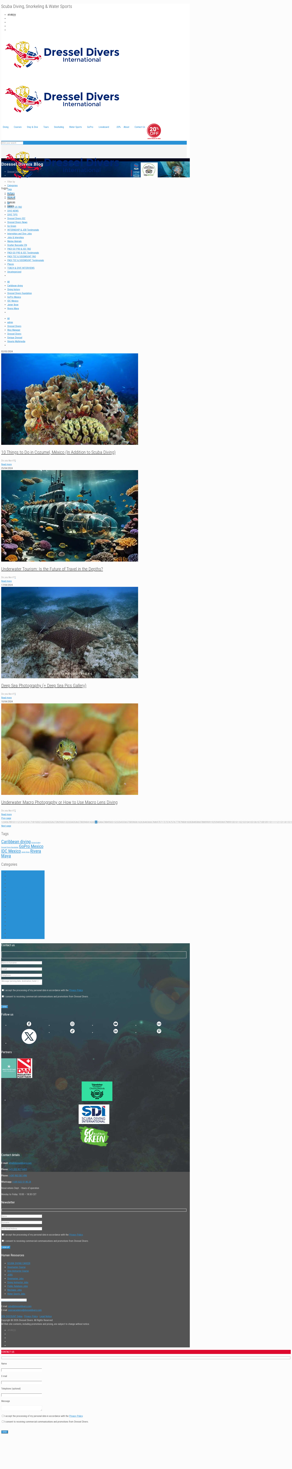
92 (213, 822)
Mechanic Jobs (14, 1290)
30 (62, 822)
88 (203, 822)
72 (164, 822)
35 (74, 822)
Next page (6, 825)
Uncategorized (14, 271)
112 (277, 822)
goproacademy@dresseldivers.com (25, 1310)
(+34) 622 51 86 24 (21, 1181)
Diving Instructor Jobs (17, 1282)
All (8, 203)
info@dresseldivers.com (20, 1163)
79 (181, 822)
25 (50, 822)
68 (154, 822)
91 (210, 822)
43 (93, 822)
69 (157, 822)
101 (236, 822)
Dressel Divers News (17, 222)
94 (218, 822)
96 (222, 822)
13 (20, 822)
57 (128, 822)
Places (10, 264)
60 (135, 822)
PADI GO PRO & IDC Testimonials (23, 252)
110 (269, 822)
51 (113, 822)
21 (40, 822)
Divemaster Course (16, 1267)
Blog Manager (13, 330)
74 (169, 822)
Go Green (11, 226)
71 (162, 822)
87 (201, 822)
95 (220, 822)
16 (28, 822)
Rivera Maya (13, 308)
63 (142, 822)
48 (106, 822)
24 (47, 822)
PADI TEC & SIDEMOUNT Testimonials (25, 260)
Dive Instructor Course (18, 1271)
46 (101, 822)
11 (16, 822)
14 (23, 822)
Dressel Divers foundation (19, 293)
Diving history (13, 289)
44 (96, 822)
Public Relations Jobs (17, 1286)
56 (125, 822)
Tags (9, 189)
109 (266, 822)
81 (186, 822)
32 (67, 822)
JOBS (10, 1274)
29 (59, 822)
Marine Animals (14, 241)
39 (84, 822)
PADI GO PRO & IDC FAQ (19, 248)
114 (284, 822)
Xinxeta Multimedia (16, 341)
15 (25, 822)
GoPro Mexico (14, 297)
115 (288, 822)
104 (247, 822)
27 (55, 822)
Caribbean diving (15, 285)
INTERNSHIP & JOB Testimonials (23, 229)
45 (98, 822)
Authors (11, 193)
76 (174, 822)
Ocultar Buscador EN (17, 245)
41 (89, 822)
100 (233, 822)
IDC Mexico (12, 300)
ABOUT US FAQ (14, 207)
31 (64, 822)
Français (11, 202)
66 (149, 822)
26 (52, 822)
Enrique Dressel (14, 337)
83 (191, 822)
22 (42, 822)
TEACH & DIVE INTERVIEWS (21, 268)
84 (193, 822)
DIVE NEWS (13, 210)
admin (10, 322)
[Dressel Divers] (62, 184)
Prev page (6, 818)
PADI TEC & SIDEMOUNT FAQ (21, 256)
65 (147, 822)
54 (120, 822)
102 (240, 822)
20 (37, 822)
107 (258, 822)
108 (262, 822)
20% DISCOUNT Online (12, 1316)
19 (35, 822)
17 (30, 822)
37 (79, 822)
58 (130, 822)
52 (115, 822)
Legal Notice (46, 1316)
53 (118, 822)
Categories (12, 185)
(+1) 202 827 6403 (18, 1169)
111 (273, 822)
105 (251, 822)
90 (208, 822)
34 (72, 822)
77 (176, 822)
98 (227, 822)
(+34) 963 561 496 (18, 1175)
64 (145, 822)
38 (81, 822)
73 (166, 822)
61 (137, 822)
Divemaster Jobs (15, 1278)
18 (33, 822)
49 (108, 822)
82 (188, 822)
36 (76, 822)
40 (86, 822)
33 (69, 822)
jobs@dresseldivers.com (19, 1306)
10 (13, 822)
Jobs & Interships (15, 237)
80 (183, 822)
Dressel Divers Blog (16, 171)
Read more (6, 464)
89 (205, 822)
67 (152, 822)
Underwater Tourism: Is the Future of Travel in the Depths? (52, 569)
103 (244, 822)
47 (103, 822)
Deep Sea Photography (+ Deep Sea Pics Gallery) (43, 685)
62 (140, 822)
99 (230, 822)
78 (179, 822)
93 (215, 822)
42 (91, 822)
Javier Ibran (12, 304)
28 (57, 822)
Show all (11, 197)
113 (280, 822)
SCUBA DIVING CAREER (18, 1263)
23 (45, 822)
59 (132, 822)
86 (198, 822)
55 (123, 822)
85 (196, 822)
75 (171, 822)
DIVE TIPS (12, 214)
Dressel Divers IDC (16, 218)
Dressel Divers (14, 326)
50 (110, 822)
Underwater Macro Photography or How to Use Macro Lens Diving (59, 802)
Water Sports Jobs (16, 1293)
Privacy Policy (76, 990)
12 (18, 822)
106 (255, 822)
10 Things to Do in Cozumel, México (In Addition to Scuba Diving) (58, 452)
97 (225, 822)
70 (159, 822)
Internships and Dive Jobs (19, 233)
